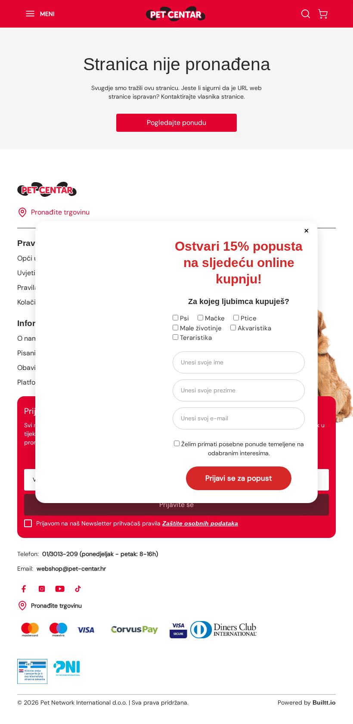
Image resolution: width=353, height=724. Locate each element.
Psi (183, 318)
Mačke (214, 318)
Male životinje (200, 328)
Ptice (248, 318)
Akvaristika (253, 328)
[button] (306, 230)
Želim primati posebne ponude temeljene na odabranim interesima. (242, 448)
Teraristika (195, 337)
